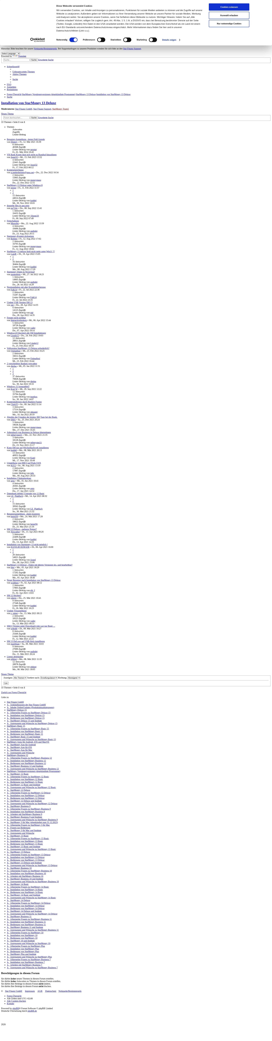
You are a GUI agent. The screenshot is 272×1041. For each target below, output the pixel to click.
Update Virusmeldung (16, 611)
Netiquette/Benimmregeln (45, 48)
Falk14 (14, 289)
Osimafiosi (15, 351)
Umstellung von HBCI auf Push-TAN (24, 463)
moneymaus (35, 180)
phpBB (15, 1008)
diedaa (14, 366)
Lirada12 (15, 335)
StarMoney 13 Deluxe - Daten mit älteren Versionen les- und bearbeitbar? (39, 565)
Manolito (15, 223)
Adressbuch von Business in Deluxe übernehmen (29, 432)
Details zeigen (169, 40)
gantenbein (16, 274)
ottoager (34, 412)
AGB (39, 991)
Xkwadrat (15, 532)
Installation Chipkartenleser (19, 478)
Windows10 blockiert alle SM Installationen (26, 333)
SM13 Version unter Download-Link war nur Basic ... (31, 626)
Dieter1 (14, 142)
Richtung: (62, 677)
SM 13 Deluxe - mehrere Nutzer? (22, 529)
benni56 (14, 516)
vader (32, 328)
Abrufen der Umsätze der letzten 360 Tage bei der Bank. (32, 417)
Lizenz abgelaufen (15, 656)
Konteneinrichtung (15, 170)
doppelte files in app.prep (18, 205)
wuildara (15, 583)
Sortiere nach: (33, 677)
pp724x (14, 208)
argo (13, 481)
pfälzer (14, 659)
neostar (33, 149)
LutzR (13, 254)
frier (12, 567)
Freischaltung (13, 221)
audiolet (33, 231)
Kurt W (14, 389)
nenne (13, 188)
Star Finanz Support (132, 48)
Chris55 (14, 404)
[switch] (101, 40)
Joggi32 (14, 157)
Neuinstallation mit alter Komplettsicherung (26, 287)
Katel (32, 458)
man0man (15, 644)
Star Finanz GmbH (23, 109)
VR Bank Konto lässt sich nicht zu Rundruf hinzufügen (32, 154)
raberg (13, 598)
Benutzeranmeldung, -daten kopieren (23, 514)
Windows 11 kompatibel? (18, 386)
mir (12, 305)
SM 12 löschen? (14, 595)
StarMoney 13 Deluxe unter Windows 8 (24, 185)
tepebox (33, 397)
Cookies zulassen (229, 7)
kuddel (33, 200)
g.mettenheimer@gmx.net (22, 172)
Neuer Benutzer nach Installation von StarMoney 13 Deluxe (33, 580)
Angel (33, 560)
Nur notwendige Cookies (229, 23)
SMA (13, 419)
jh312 (13, 465)
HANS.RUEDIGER (20, 547)
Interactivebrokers (19, 320)
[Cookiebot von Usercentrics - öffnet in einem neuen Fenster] (37, 40)
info (32, 473)
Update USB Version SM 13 (19, 302)
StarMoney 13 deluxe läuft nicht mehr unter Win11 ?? (31, 251)
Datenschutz (50, 991)
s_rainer (14, 613)
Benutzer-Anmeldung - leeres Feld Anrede (26, 139)
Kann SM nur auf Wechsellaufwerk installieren (28, 447)
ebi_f (32, 590)
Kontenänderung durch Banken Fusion (24, 402)
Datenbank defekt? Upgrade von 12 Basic (25, 493)
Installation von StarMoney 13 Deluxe (28, 103)
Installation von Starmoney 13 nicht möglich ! (27, 544)
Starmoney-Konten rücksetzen (20, 236)
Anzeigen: (8, 677)
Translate (22, 56)
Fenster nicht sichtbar (16, 318)
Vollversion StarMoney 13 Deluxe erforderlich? (28, 348)
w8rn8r (14, 628)
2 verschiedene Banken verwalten (22, 363)
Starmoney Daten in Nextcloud (21, 272)
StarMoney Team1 (60, 109)
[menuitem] (23, 71)
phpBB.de (32, 1011)
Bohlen (14, 239)
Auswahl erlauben (229, 15)
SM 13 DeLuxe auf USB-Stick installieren (26, 641)
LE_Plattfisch (17, 496)
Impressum (30, 991)
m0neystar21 (16, 435)
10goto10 (34, 216)
